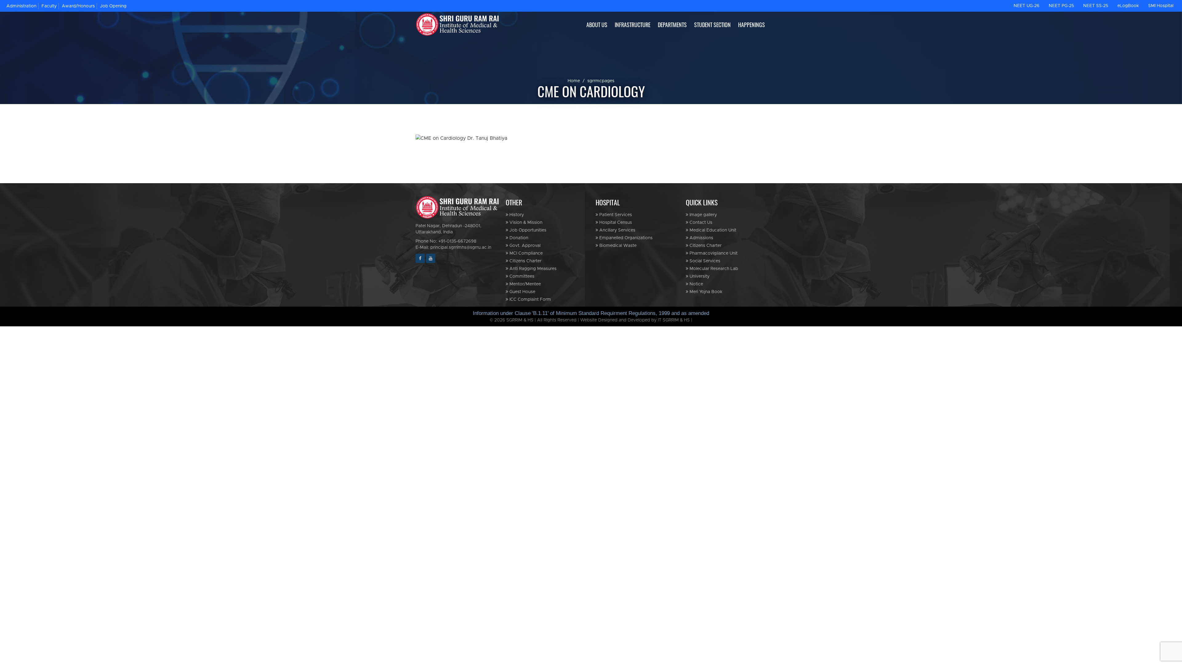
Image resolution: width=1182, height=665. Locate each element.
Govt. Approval (524, 246)
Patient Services (615, 215)
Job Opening (113, 6)
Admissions (700, 238)
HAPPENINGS (751, 25)
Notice (695, 284)
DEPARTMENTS (672, 25)
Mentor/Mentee (524, 284)
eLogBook (1128, 6)
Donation (518, 238)
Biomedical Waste (617, 246)
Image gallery (702, 215)
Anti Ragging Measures (532, 269)
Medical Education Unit (712, 230)
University (699, 276)
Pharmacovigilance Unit (713, 253)
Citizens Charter (524, 261)
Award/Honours (78, 6)
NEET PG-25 (1061, 6)
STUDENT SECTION (712, 25)
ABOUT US (596, 25)
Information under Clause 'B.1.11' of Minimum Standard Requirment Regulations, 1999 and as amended (591, 313)
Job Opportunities (527, 230)
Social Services (704, 261)
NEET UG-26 (1026, 6)
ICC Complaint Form (529, 299)
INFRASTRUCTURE (632, 25)
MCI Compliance (525, 253)
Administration (21, 6)
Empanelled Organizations (625, 238)
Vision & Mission (525, 222)
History (516, 215)
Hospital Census (615, 222)
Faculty (49, 6)
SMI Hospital (1160, 6)
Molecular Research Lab (713, 269)
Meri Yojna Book (705, 292)
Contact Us (700, 222)
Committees (521, 276)
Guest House (521, 292)
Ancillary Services (616, 230)
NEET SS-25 (1095, 6)
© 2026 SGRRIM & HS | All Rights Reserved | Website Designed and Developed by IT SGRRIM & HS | (591, 320)
